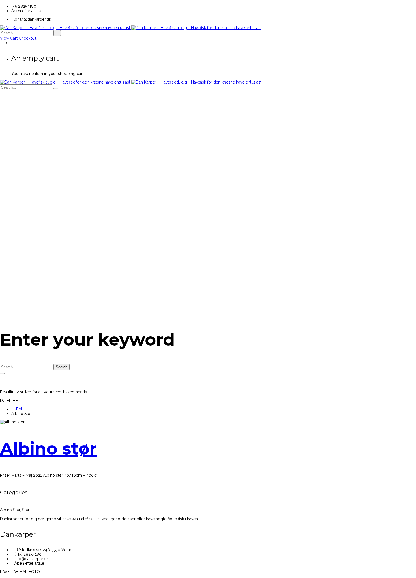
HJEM (16, 409)
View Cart (9, 38)
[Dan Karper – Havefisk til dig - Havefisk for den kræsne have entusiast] (130, 27)
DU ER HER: (10, 400)
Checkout (27, 38)
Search (61, 367)
